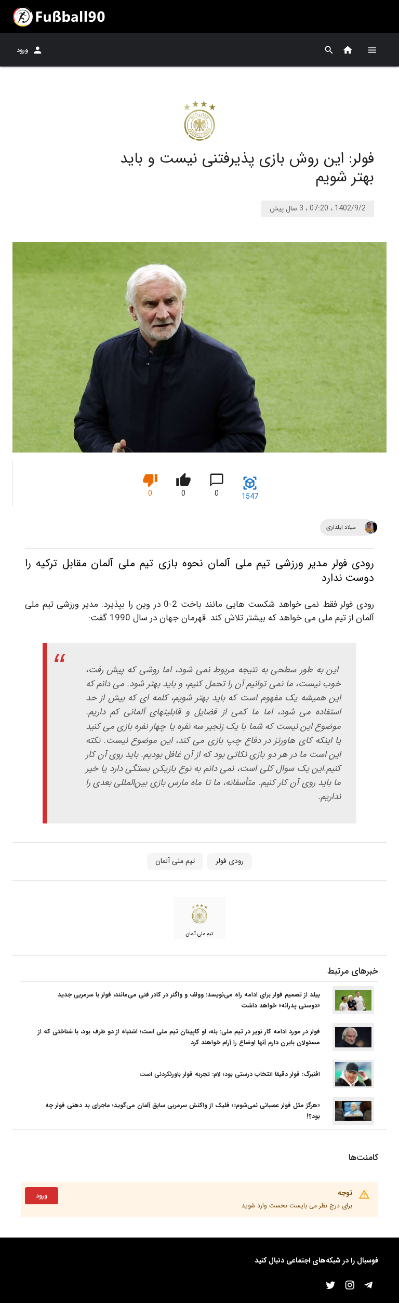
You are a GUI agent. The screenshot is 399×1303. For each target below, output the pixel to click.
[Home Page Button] (347, 50)
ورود (22, 50)
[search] (329, 50)
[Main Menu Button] (372, 49)
